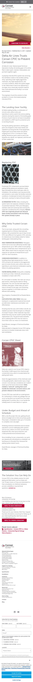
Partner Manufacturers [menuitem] (7, 597)
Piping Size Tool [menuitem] (5, 590)
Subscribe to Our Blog (19, 43)
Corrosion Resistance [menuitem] (6, 556)
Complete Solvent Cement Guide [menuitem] (9, 592)
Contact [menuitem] (4, 599)
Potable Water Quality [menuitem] (7, 557)
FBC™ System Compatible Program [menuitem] (9, 563)
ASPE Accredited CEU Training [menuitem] (8, 567)
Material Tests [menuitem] (5, 559)
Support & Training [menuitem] (7, 565)
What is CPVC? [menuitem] (5, 552)
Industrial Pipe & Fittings (16, 531)
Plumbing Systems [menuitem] (6, 579)
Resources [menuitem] (5, 587)
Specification (8, 529)
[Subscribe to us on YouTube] (18, 612)
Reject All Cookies (16, 676)
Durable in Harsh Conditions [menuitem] (8, 562)
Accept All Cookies (16, 673)
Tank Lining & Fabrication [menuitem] (7, 582)
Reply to (13, 506)
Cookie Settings (16, 680)
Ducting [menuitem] (3, 581)
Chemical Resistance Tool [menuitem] (7, 588)
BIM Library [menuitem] (4, 569)
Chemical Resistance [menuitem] (6, 555)
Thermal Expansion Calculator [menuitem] (8, 591)
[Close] (28, 659)
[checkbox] (16, 642)
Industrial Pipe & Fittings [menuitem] (7, 577)
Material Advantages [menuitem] (7, 551)
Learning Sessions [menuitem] (6, 568)
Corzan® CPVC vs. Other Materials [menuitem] (9, 553)
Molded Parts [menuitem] (5, 584)
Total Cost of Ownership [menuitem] (7, 561)
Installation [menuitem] (5, 574)
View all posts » (26, 48)
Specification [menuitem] (5, 572)
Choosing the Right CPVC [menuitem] (7, 593)
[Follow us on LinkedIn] (14, 612)
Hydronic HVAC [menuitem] (5, 580)
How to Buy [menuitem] (5, 596)
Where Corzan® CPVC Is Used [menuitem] (8, 585)
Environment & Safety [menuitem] (7, 558)
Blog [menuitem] (3, 602)
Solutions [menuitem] (4, 576)
